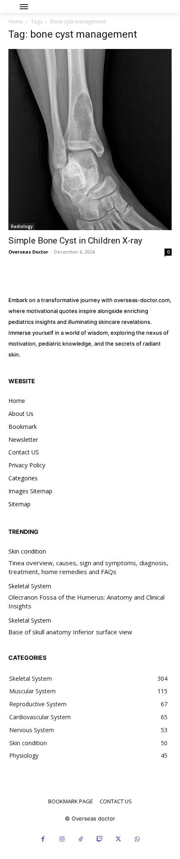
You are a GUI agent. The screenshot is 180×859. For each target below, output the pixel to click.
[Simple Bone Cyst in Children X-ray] (90, 139)
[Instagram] (61, 839)
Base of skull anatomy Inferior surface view (70, 632)
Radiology (22, 226)
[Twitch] (99, 839)
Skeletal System (29, 586)
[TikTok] (80, 839)
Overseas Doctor (28, 252)
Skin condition (27, 551)
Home (15, 21)
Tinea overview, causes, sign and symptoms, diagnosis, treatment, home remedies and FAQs (88, 567)
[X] (118, 839)
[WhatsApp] (137, 839)
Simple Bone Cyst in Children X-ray (75, 241)
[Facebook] (43, 839)
